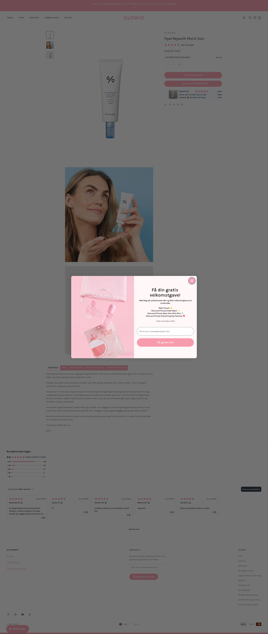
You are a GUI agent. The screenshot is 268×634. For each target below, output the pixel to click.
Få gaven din (165, 342)
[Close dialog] (191, 280)
